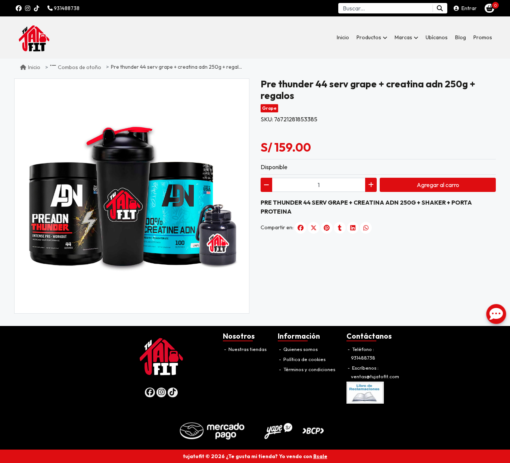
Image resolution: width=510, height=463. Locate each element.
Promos (482, 37)
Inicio (343, 37)
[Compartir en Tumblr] (340, 228)
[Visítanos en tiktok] (173, 393)
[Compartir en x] (314, 228)
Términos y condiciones (308, 369)
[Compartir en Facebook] (301, 228)
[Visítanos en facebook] (150, 393)
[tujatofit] (51, 37)
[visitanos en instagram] (27, 8)
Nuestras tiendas (247, 349)
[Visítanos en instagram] (161, 393)
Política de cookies (304, 359)
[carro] (489, 8)
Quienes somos (300, 349)
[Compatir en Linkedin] (353, 228)
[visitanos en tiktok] (36, 8)
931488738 (66, 8)
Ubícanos (437, 37)
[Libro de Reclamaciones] (365, 392)
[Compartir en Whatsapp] (366, 228)
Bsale (320, 456)
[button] (372, 37)
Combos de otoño (79, 67)
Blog (460, 37)
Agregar (438, 185)
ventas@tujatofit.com (375, 376)
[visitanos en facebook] (18, 8)
